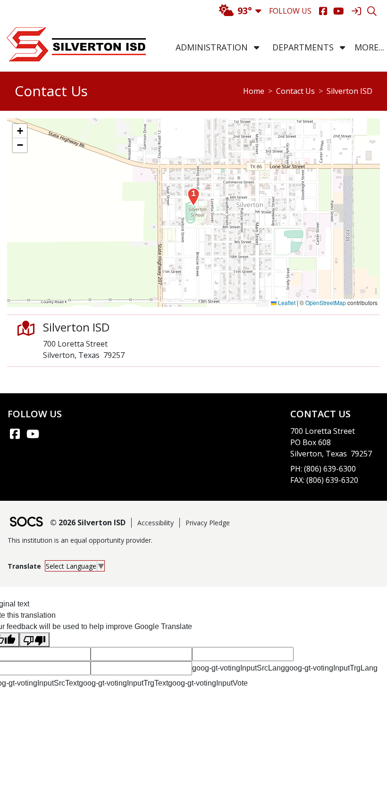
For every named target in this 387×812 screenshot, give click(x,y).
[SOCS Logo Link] (26, 523)
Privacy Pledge (207, 522)
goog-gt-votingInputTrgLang (331, 668)
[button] (256, 47)
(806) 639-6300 (330, 469)
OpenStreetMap (325, 302)
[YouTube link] (32, 433)
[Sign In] (356, 11)
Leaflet (286, 302)
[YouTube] (338, 11)
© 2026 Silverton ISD (88, 522)
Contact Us (295, 91)
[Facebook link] (15, 433)
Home (253, 91)
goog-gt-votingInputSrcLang (238, 668)
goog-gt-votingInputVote (208, 683)
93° (244, 10)
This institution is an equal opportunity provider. (80, 540)
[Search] (371, 11)
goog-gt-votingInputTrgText (123, 683)
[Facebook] (323, 11)
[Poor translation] (34, 639)
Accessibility (155, 522)
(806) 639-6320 (332, 480)
